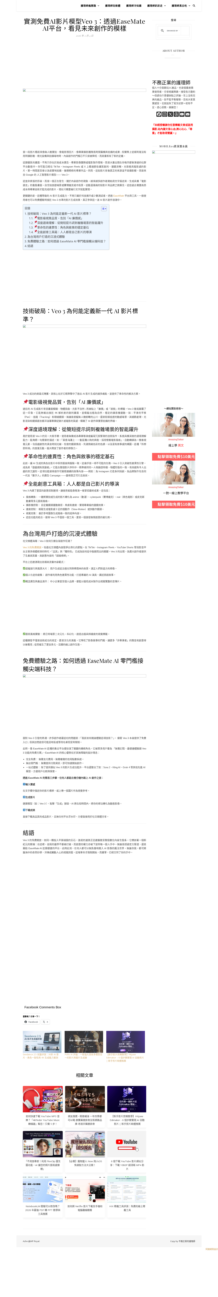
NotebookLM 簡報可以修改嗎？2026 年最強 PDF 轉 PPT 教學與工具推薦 (42, 1210)
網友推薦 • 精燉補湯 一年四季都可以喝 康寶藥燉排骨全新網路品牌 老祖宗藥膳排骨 (85, 1120)
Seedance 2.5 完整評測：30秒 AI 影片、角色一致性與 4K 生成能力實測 (41, 1056)
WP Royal (34, 1241)
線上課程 (157, 462)
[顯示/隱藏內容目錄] (102, 208)
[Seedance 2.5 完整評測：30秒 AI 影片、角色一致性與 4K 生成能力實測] (42, 1042)
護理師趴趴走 (155, 5)
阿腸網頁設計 (212, 1249)
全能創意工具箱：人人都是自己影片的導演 (64, 232)
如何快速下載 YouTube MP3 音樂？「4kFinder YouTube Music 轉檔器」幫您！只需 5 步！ (43, 1120)
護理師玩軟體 (112, 5)
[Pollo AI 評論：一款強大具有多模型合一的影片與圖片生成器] (84, 1042)
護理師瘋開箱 (88, 5)
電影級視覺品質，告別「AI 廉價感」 (60, 218)
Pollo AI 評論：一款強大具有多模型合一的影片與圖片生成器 (83, 1056)
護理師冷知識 (134, 5)
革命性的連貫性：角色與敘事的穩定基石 (63, 227)
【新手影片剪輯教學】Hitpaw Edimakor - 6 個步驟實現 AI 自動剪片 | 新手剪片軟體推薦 (127, 1120)
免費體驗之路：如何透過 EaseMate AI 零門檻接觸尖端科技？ (66, 241)
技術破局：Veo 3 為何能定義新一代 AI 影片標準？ (59, 214)
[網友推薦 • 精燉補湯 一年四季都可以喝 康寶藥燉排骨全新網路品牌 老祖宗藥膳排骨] (85, 1099)
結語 (30, 246)
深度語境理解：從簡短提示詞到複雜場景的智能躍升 (70, 223)
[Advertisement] (84, 64)
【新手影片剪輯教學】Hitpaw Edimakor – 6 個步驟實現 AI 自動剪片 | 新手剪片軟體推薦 (125, 1057)
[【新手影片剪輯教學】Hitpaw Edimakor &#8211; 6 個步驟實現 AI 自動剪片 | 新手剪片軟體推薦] (125, 1042)
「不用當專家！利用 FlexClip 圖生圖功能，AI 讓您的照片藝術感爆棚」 (43, 1165)
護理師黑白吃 (179, 5)
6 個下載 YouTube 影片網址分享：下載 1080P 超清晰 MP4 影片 (127, 1165)
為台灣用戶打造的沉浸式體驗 (46, 237)
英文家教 (157, 414)
